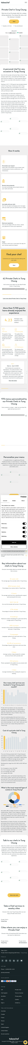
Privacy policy (18, 996)
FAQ (2, 999)
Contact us (17, 1003)
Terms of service (19, 993)
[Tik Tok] (17, 960)
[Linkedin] (13, 960)
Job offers (3, 996)
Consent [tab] (5, 500)
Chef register (4, 993)
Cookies (17, 999)
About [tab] (22, 500)
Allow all (14, 542)
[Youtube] (21, 960)
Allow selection (14, 546)
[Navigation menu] (26, 2)
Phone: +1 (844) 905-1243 (8, 969)
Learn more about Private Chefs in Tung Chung (14, 298)
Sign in (2, 1003)
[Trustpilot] (14, 32)
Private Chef (18, 989)
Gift (2, 989)
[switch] (24, 528)
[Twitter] (10, 960)
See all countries (5, 1034)
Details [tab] (14, 500)
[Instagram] (6, 960)
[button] (13, 289)
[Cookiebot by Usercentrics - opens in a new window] (20, 497)
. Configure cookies (14, 1042)
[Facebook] (2, 960)
